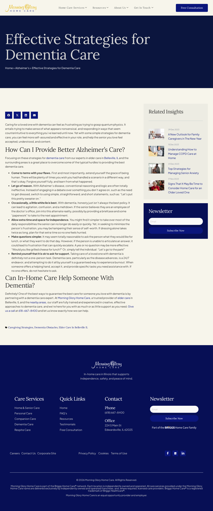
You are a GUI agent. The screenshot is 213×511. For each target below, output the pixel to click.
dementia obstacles (46, 327)
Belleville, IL (111, 158)
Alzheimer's (22, 68)
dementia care (55, 158)
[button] (8, 115)
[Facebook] (167, 453)
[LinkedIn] (183, 453)
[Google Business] (175, 453)
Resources (99, 7)
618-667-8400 (28, 310)
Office (110, 420)
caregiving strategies (20, 327)
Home (9, 68)
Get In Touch (142, 7)
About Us (120, 7)
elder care (124, 298)
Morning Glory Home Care (74, 298)
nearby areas (38, 302)
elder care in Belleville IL (73, 327)
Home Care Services (71, 7)
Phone (110, 407)
